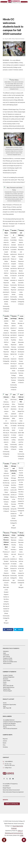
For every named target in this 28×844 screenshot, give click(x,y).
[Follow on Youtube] (13, 779)
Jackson (5, 740)
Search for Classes (7, 660)
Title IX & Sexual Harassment (10, 728)
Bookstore (5, 679)
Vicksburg (5, 747)
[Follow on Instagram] (10, 779)
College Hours (8, 767)
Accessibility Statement (8, 720)
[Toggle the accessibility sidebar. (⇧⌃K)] (4, 840)
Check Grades (6, 680)
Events (4, 682)
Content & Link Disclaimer (9, 723)
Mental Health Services (8, 687)
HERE (21, 835)
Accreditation (6, 785)
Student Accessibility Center (10, 661)
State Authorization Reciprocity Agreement (13, 792)
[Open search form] (20, 8)
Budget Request (7, 788)
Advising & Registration (8, 677)
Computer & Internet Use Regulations (12, 721)
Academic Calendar (8, 675)
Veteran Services (7, 663)
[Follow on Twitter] (7, 779)
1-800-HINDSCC (9, 761)
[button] (23, 8)
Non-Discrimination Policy (9, 725)
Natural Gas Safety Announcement (11, 790)
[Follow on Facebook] (4, 779)
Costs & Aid (6, 654)
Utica (4, 745)
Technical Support (7, 691)
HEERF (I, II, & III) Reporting (12, 803)
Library (4, 684)
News (13, 38)
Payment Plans (6, 689)
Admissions (6, 651)
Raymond (5, 738)
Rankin (4, 743)
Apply (4, 653)
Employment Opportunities (9, 704)
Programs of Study (7, 658)
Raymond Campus (19, 38)
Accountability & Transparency (10, 783)
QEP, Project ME (7, 708)
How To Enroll (6, 656)
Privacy (5, 727)
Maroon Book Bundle (8, 685)
